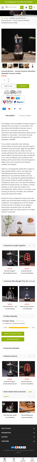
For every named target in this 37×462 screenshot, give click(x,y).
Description (10, 115)
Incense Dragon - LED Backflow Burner (10, 272)
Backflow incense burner (18, 18)
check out (22, 86)
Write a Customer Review (12, 334)
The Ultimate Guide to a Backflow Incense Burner (10, 416)
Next (33, 245)
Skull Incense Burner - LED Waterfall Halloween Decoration (27, 307)
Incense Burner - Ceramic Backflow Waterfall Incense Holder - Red (27, 272)
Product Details (25, 115)
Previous (29, 245)
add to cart (8, 86)
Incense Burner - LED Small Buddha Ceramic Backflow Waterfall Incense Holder (10, 307)
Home (6, 18)
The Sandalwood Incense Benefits (27, 416)
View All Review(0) (13, 339)
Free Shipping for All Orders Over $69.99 (18, 2)
